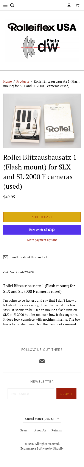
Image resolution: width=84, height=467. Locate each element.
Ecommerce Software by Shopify (42, 448)
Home (7, 81)
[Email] (42, 361)
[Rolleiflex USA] (42, 39)
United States (39, 419)
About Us (40, 430)
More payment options (42, 240)
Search (24, 430)
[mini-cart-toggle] (77, 5)
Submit (66, 393)
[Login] (69, 5)
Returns (56, 430)
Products (22, 81)
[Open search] (12, 5)
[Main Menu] (5, 5)
